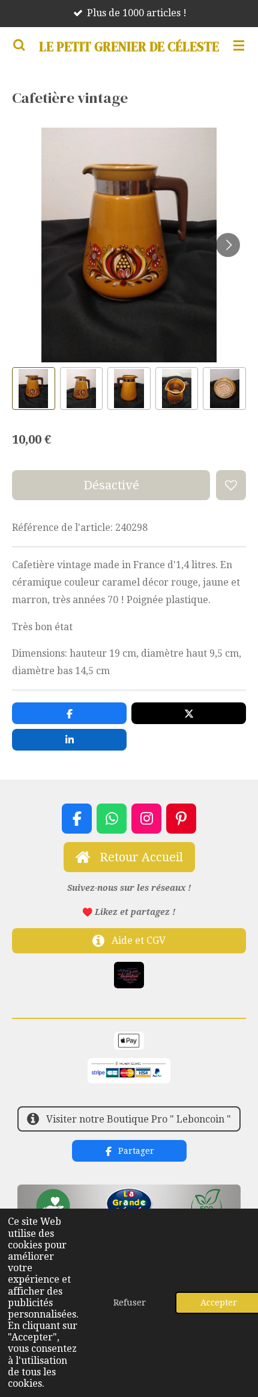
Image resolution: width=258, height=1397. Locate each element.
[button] (33, 388)
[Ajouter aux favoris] (231, 485)
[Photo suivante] (228, 245)
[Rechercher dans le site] (19, 45)
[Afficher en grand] (129, 975)
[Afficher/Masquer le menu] (239, 45)
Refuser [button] (129, 1302)
